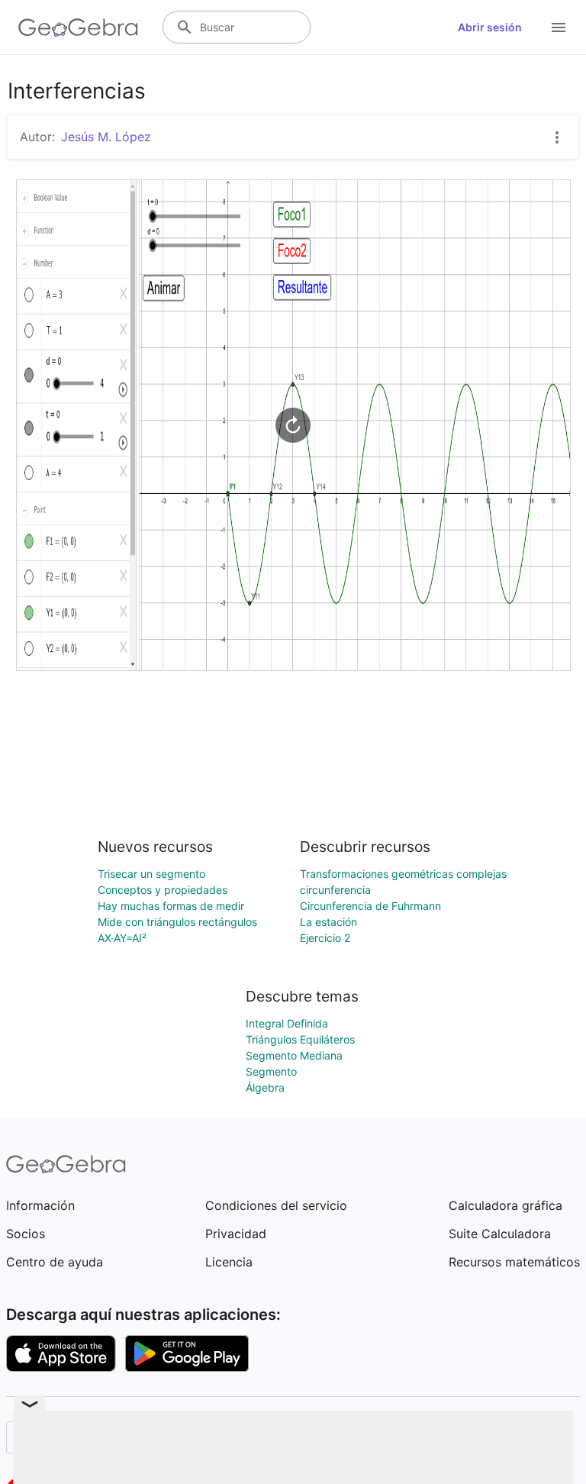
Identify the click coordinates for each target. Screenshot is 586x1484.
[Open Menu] (558, 27)
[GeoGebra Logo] (78, 27)
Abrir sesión (490, 27)
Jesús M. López (106, 136)
